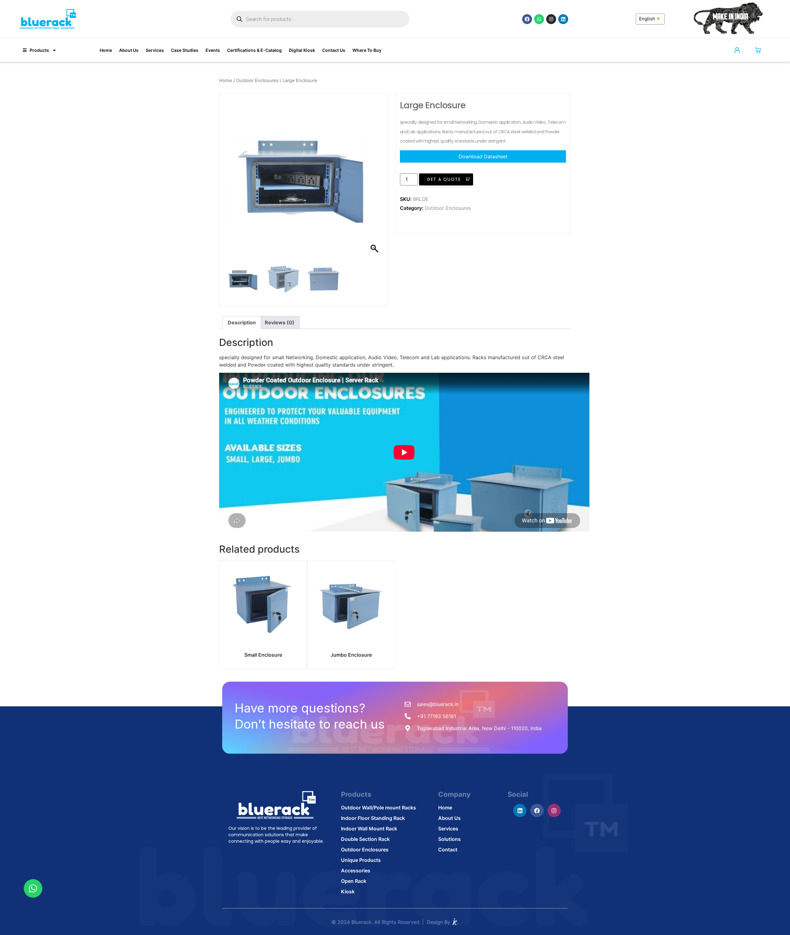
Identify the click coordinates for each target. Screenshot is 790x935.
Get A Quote (444, 179)
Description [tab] (242, 322)
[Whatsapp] (539, 19)
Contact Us (333, 50)
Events (213, 50)
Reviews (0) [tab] (279, 322)
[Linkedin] (563, 19)
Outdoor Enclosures (257, 80)
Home (106, 50)
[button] (375, 180)
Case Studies (184, 50)
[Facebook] (527, 19)
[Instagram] (551, 19)
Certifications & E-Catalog (254, 50)
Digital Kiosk (302, 50)
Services (155, 50)
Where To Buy (366, 50)
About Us (129, 50)
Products (39, 50)
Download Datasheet (483, 156)
